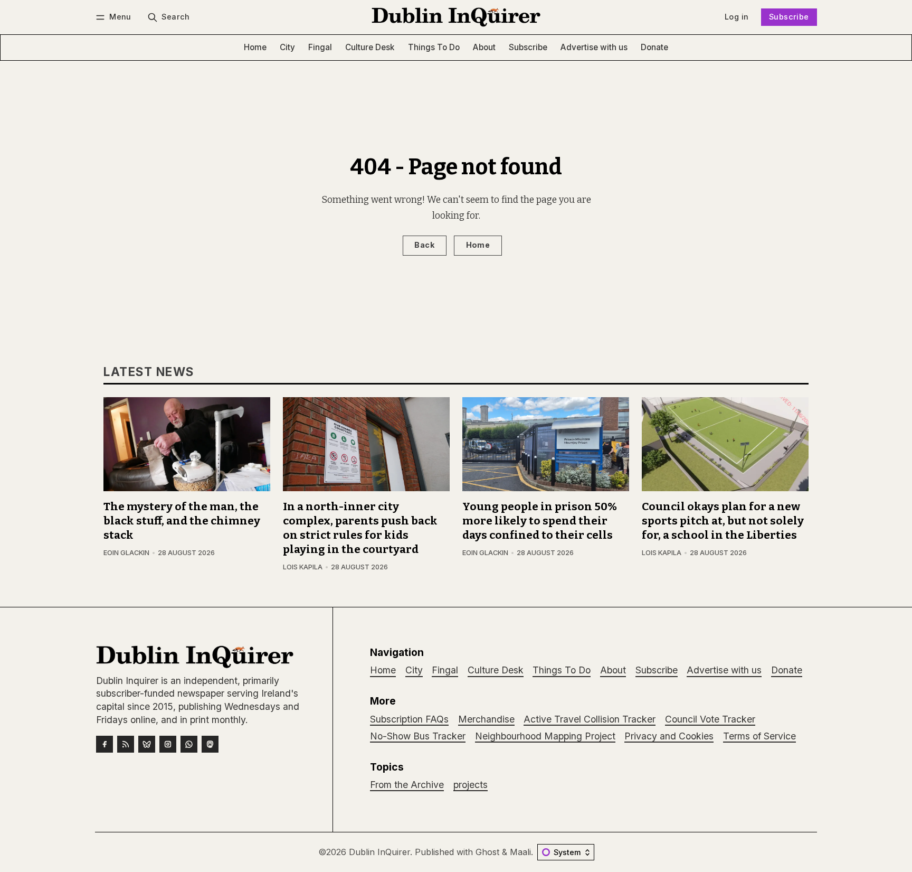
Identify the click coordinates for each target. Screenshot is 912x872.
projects (470, 784)
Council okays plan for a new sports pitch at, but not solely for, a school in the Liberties (723, 521)
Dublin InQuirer (379, 852)
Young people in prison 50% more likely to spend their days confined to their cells (539, 521)
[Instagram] (167, 744)
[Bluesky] (146, 744)
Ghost (487, 852)
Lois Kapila (302, 567)
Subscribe (789, 16)
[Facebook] (104, 744)
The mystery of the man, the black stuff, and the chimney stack (181, 521)
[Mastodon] (210, 744)
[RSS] (125, 744)
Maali (520, 852)
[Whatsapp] (188, 744)
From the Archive (407, 784)
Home (478, 244)
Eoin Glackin (126, 553)
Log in (736, 16)
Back (424, 244)
